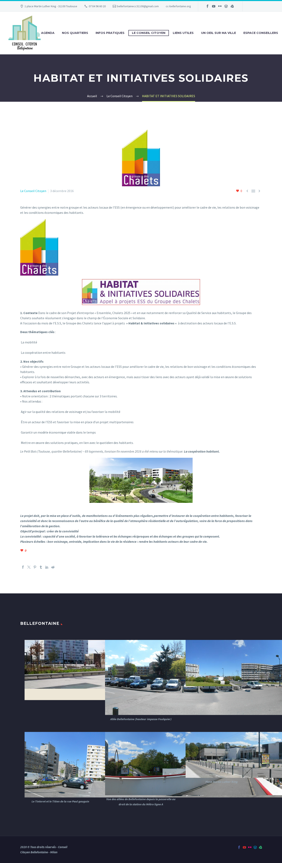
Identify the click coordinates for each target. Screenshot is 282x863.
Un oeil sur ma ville (218, 33)
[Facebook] (207, 6)
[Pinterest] (35, 567)
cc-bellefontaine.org (178, 6)
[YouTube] (214, 6)
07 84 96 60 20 (97, 6)
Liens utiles (183, 33)
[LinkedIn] (47, 567)
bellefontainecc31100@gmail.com (138, 6)
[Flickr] (220, 6)
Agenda (48, 33)
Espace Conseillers (260, 33)
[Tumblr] (41, 567)
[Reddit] (53, 567)
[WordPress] (226, 6)
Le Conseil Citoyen (148, 33)
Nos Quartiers (75, 33)
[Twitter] (29, 567)
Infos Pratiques (110, 33)
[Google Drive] (232, 6)
